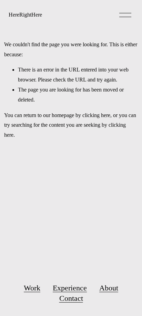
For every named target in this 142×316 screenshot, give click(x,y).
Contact (71, 298)
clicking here (96, 115)
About (108, 288)
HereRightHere (25, 15)
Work (32, 288)
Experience (70, 288)
